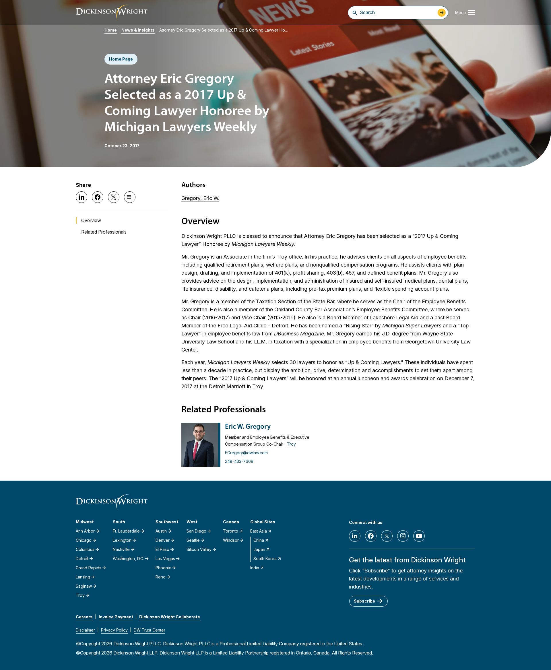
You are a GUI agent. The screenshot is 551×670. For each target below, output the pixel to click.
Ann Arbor (85, 531)
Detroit (82, 558)
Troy (291, 444)
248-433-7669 (239, 461)
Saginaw (84, 586)
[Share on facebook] (97, 197)
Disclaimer (85, 630)
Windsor (231, 540)
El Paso (162, 549)
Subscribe (364, 601)
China (258, 540)
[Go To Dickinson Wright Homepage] (112, 12)
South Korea (265, 558)
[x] (387, 536)
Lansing (83, 576)
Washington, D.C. (128, 558)
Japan (259, 549)
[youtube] (419, 536)
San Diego (196, 531)
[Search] (355, 12)
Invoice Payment (116, 616)
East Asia (258, 531)
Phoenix (163, 567)
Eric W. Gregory (248, 427)
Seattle (193, 540)
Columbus (85, 549)
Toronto (230, 531)
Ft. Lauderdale (126, 531)
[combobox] (397, 12)
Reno (161, 576)
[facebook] (371, 536)
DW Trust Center (149, 630)
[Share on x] (113, 197)
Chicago (84, 540)
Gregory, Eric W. (200, 198)
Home (110, 30)
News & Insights (138, 30)
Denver (163, 540)
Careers (84, 616)
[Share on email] (129, 197)
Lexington (122, 540)
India (254, 567)
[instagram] (403, 536)
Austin (161, 531)
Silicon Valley (199, 549)
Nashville (121, 549)
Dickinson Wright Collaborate (169, 616)
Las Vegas (165, 558)
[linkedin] (354, 536)
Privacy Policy (114, 630)
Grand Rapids (88, 567)
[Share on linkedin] (81, 197)
